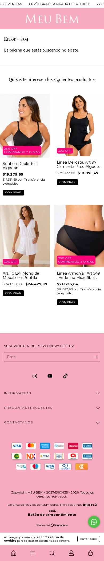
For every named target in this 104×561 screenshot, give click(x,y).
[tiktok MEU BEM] (65, 375)
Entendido (88, 539)
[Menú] (32, 553)
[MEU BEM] (13, 553)
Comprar (13, 192)
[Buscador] (52, 553)
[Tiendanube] (52, 525)
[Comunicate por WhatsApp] (94, 522)
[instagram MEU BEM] (35, 375)
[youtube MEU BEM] (50, 375)
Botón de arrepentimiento (52, 515)
